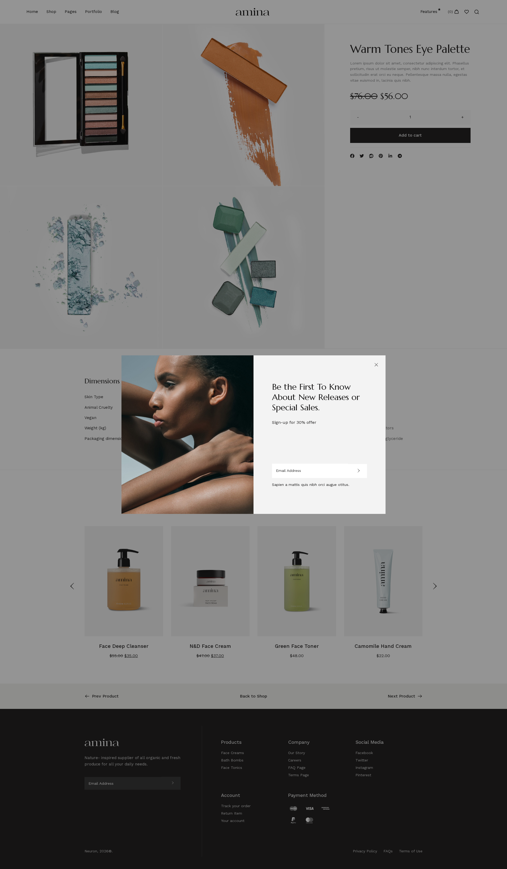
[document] (253, 434)
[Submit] (357, 471)
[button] (376, 365)
